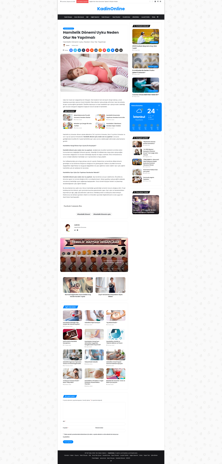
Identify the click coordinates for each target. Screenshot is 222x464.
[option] (94, 254)
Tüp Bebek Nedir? (111, 322)
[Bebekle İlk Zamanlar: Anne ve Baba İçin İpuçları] (115, 373)
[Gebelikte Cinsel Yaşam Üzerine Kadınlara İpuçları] (115, 354)
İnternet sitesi (99, 427)
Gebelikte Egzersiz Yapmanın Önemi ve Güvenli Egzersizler (72, 362)
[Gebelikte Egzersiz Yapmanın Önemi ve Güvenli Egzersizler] (72, 354)
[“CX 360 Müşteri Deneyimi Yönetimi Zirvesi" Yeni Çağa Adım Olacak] (137, 152)
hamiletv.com (126, 453)
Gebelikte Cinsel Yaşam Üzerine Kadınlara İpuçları (114, 362)
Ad (64, 421)
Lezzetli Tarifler (145, 17)
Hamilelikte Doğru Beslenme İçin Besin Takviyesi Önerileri (77, 255)
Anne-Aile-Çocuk (79, 17)
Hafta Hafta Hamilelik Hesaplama (70, 342)
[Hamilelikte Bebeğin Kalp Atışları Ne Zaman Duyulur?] (72, 315)
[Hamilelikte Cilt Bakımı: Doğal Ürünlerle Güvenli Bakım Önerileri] (94, 373)
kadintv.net (119, 453)
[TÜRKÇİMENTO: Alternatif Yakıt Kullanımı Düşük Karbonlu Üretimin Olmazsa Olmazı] (137, 162)
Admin (67, 45)
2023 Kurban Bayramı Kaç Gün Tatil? (144, 47)
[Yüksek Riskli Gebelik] (94, 354)
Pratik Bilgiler (95, 458)
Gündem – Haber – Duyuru (71, 455)
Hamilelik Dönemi (68, 28)
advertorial (103, 458)
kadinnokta (134, 453)
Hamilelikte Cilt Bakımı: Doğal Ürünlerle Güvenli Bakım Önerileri (94, 382)
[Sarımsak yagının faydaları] (137, 180)
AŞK (87, 17)
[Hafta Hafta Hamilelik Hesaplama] (72, 334)
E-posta (65, 427)
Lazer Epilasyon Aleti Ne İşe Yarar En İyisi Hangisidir (144, 211)
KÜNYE (128, 458)
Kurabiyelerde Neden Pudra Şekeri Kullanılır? (143, 71)
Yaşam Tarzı (147, 455)
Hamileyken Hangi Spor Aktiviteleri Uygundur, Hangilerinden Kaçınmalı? (93, 343)
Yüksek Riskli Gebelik (91, 362)
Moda (153, 17)
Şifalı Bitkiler (136, 17)
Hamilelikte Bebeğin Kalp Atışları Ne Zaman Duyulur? (72, 323)
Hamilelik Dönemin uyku (102, 214)
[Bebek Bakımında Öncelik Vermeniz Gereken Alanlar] (68, 117)
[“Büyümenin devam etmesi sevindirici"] (137, 144)
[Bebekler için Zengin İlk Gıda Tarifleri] (68, 125)
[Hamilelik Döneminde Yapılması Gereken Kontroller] (100, 117)
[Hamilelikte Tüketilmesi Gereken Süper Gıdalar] (100, 125)
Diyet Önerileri (116, 17)
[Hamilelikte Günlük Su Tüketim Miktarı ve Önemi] (115, 334)
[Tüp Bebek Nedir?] (115, 315)
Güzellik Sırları (126, 17)
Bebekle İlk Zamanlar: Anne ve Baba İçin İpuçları (115, 381)
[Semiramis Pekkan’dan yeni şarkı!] (137, 172)
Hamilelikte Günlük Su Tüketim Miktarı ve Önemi (114, 342)
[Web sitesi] (75, 230)
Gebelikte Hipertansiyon (92, 322)
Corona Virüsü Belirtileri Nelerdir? (145, 95)
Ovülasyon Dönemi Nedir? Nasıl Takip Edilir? (71, 381)
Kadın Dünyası (68, 17)
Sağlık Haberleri (95, 17)
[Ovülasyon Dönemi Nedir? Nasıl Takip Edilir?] (72, 373)
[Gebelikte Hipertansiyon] (94, 315)
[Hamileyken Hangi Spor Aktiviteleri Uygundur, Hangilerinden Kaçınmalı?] (94, 334)
